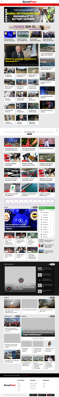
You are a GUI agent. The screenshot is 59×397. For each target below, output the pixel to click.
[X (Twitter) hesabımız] (23, 390)
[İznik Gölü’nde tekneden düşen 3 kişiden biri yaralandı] (47, 62)
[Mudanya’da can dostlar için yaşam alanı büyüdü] (33, 70)
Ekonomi (10, 160)
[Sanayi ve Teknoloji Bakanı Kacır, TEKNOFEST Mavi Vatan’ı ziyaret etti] (12, 337)
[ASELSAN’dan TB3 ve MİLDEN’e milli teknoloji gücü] (12, 369)
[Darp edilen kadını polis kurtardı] (47, 105)
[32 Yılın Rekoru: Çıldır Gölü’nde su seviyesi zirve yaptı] (40, 285)
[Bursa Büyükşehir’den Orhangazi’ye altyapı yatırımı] (29, 14)
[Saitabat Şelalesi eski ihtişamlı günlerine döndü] (40, 296)
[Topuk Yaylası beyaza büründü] (40, 307)
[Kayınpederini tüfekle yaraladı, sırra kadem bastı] (33, 106)
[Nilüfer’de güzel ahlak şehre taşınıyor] (9, 82)
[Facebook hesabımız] (21, 390)
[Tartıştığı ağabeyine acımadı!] (21, 118)
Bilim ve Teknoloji (43, 206)
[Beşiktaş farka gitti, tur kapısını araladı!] (41, 257)
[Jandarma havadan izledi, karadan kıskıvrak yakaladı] (9, 118)
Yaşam (41, 160)
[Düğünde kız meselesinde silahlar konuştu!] (33, 118)
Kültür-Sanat (42, 175)
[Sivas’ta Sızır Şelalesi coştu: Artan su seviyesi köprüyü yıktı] (40, 301)
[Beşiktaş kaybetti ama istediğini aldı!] (23, 34)
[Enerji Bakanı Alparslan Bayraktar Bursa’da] (36, 34)
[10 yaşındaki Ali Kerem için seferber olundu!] (9, 106)
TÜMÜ (29, 149)
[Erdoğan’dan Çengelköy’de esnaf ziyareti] (9, 70)
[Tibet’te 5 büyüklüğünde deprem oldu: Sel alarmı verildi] (47, 48)
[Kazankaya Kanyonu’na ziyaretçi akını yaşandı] (40, 291)
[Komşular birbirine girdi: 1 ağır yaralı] (47, 90)
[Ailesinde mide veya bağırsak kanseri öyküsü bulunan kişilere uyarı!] (49, 373)
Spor (6, 252)
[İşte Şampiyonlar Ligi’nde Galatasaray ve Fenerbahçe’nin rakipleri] (10, 34)
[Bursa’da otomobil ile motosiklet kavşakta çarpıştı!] (9, 94)
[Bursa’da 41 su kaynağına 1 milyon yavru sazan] (21, 82)
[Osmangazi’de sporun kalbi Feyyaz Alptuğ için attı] (41, 267)
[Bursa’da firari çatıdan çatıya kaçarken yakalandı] (33, 82)
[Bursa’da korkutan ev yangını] (47, 76)
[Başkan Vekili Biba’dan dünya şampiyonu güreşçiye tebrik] (41, 261)
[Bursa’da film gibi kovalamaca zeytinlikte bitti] (21, 70)
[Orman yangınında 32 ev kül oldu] (29, 318)
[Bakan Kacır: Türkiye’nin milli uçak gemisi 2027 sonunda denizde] (12, 353)
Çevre (6, 191)
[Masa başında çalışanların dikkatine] (26, 359)
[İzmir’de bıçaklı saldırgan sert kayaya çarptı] (21, 94)
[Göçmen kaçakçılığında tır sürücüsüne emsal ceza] (21, 106)
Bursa (6, 160)
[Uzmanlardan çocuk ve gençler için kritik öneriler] (49, 359)
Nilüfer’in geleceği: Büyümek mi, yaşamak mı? (15, 4)
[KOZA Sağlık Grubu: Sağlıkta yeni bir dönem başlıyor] (26, 373)
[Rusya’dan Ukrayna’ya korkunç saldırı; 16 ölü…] (47, 318)
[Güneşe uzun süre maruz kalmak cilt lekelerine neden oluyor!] (38, 359)
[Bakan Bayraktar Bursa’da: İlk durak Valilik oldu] (49, 34)
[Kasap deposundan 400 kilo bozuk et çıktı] (33, 94)
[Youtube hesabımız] (27, 390)
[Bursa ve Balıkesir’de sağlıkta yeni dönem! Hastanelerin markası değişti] (38, 373)
